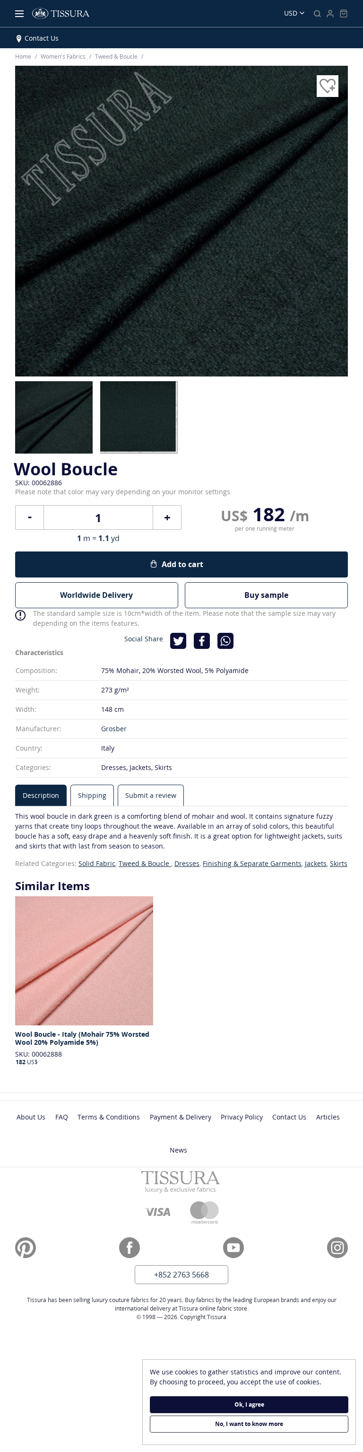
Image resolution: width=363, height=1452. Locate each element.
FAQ (61, 1116)
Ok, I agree (249, 1404)
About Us (31, 1116)
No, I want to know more (249, 1424)
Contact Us (42, 38)
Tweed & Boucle (145, 863)
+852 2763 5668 (181, 1274)
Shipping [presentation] (92, 795)
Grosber (114, 728)
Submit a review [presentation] (150, 795)
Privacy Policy (242, 1116)
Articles (328, 1116)
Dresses (186, 863)
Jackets (316, 863)
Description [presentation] (41, 795)
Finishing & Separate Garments (252, 863)
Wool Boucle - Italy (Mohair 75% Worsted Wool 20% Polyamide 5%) (82, 1038)
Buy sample (266, 595)
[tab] (41, 795)
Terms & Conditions (109, 1116)
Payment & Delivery (180, 1116)
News (178, 1150)
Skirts (338, 863)
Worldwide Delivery (96, 595)
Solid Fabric (96, 863)
